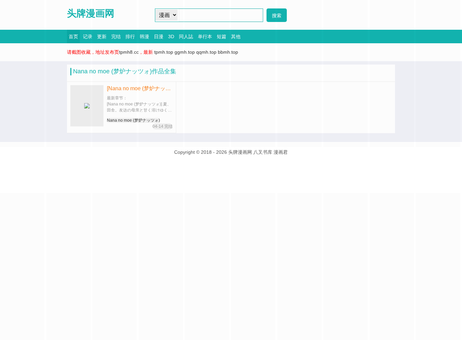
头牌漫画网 (90, 13)
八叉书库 (262, 152)
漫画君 (281, 152)
